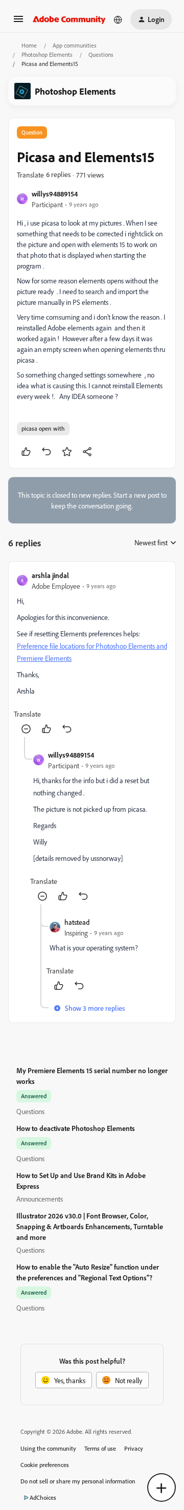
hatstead (76, 922)
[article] (92, 653)
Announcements (39, 1198)
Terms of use (100, 1448)
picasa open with (43, 428)
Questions (100, 54)
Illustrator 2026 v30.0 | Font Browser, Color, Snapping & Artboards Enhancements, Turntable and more (89, 1226)
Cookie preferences (44, 1465)
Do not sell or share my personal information (77, 1481)
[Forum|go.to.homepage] (69, 19)
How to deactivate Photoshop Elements (75, 1128)
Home (29, 45)
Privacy (133, 1448)
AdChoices (43, 1497)
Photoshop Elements (47, 54)
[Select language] (118, 19)
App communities (75, 45)
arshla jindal (50, 575)
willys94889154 (55, 193)
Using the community (48, 1448)
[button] (18, 22)
